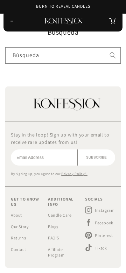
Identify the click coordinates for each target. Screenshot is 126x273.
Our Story (20, 226)
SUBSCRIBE (96, 157)
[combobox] (63, 55)
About (16, 215)
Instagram (104, 210)
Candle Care (60, 215)
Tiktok (101, 248)
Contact (18, 249)
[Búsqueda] (112, 55)
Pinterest (104, 235)
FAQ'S (53, 237)
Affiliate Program (56, 252)
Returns (18, 237)
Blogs (53, 226)
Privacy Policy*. (74, 174)
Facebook (104, 222)
